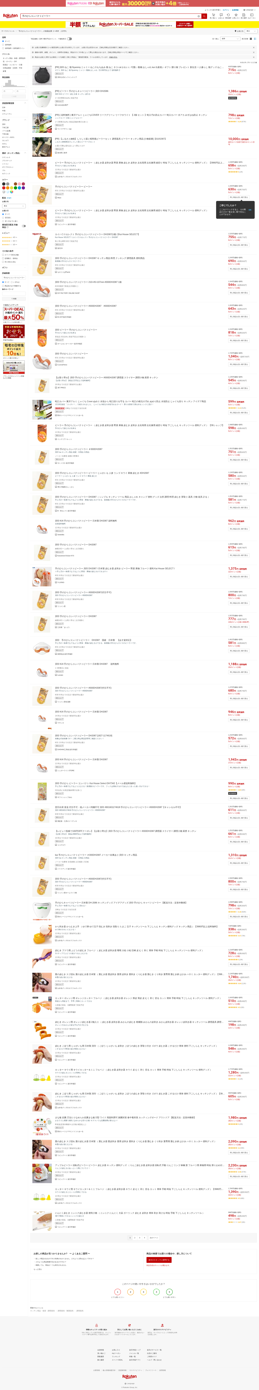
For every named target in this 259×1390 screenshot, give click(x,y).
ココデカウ (61, 845)
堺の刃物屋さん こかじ (65, 487)
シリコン (5, 164)
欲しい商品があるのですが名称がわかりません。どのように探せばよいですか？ (65, 1259)
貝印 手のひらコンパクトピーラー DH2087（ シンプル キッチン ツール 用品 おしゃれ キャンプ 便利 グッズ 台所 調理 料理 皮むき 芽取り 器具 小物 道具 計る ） (132, 497)
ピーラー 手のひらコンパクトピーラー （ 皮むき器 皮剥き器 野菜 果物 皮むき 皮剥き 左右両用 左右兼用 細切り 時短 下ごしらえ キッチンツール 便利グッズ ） (131, 210)
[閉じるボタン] (253, 47)
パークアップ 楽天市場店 (66, 869)
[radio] (3, 41)
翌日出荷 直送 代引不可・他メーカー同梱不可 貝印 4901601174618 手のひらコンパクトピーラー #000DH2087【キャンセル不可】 (118, 807)
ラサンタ (60, 723)
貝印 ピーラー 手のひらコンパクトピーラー (76, 330)
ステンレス (6, 157)
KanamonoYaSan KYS (65, 556)
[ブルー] (19, 187)
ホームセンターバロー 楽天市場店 (69, 344)
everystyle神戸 (62, 105)
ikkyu (59, 198)
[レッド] (3, 187)
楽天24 (60, 248)
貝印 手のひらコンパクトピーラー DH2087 (76, 544)
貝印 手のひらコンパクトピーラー (71, 354)
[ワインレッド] (23, 184)
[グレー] (7, 184)
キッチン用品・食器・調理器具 (42, 1311)
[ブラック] (3, 184)
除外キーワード (7, 289)
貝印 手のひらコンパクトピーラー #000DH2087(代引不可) (83, 592)
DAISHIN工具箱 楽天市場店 (67, 749)
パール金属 (6, 131)
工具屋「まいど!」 (64, 627)
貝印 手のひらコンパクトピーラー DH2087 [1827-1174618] (83, 735)
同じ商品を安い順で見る (239, 197)
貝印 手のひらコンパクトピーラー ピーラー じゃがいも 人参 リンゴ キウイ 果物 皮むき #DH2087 (102, 473)
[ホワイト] (11, 184)
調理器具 (80, 1311)
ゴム (3, 170)
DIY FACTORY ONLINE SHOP (68, 293)
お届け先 (5, 201)
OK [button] (250, 210)
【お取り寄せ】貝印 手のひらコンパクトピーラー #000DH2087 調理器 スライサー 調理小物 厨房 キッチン (106, 377)
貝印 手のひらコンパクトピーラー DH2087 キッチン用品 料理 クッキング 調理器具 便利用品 (100, 258)
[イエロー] (11, 187)
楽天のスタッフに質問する (159, 1260)
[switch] (24, 226)
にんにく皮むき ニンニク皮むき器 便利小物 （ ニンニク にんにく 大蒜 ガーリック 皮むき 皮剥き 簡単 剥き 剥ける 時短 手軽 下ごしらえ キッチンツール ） (130, 1213)
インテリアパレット (64, 439)
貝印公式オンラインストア (67, 77)
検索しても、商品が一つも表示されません (51, 1265)
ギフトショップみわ (64, 797)
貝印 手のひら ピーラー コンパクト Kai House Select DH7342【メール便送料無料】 (96, 783)
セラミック (6, 174)
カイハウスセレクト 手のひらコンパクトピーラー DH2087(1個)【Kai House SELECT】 (97, 234)
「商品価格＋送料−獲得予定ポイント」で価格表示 (48, 39)
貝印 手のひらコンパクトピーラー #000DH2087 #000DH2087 (86, 306)
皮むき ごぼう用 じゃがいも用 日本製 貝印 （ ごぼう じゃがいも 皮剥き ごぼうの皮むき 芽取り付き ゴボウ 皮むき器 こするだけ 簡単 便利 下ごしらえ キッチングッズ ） (136, 1046)
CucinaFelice (62, 365)
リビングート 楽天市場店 (66, 224)
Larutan (60, 675)
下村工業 (5, 128)
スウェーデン (7, 114)
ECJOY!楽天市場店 (64, 317)
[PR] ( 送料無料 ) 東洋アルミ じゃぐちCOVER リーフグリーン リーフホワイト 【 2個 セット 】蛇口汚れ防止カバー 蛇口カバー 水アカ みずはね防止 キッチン (131, 115)
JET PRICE (61, 388)
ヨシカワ (5, 140)
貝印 (3, 124)
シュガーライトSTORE (65, 771)
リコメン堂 (61, 606)
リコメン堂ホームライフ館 (67, 893)
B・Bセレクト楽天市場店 (66, 511)
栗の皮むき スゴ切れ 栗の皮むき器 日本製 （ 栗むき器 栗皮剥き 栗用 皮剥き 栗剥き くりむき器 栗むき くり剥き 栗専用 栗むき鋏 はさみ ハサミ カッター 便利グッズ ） (135, 1141)
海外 (9, 198)
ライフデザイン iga (64, 129)
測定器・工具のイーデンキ (67, 821)
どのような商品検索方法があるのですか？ (51, 1262)
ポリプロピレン (7, 167)
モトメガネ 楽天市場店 (65, 463)
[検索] (204, 16)
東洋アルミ (6, 147)
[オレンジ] (7, 187)
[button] (249, 10)
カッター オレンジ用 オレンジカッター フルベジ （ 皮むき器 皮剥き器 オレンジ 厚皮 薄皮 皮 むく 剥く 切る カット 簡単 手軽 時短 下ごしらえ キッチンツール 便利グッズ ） (138, 998)
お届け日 (5, 211)
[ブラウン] (15, 184)
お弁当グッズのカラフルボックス (69, 177)
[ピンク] (19, 184)
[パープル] (23, 187)
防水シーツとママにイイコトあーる (70, 415)
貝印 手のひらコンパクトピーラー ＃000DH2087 (78, 449)
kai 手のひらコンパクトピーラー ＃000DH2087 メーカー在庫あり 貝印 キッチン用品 (96, 855)
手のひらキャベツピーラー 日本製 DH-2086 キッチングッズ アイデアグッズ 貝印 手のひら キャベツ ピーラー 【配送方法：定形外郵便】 (121, 903)
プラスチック (7, 161)
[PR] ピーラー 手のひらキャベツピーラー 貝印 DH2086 (81, 91)
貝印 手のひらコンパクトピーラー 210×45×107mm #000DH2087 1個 (88, 282)
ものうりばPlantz (63, 272)
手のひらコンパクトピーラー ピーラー (73, 186)
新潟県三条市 (62, 153)
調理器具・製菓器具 (66, 1311)
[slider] (2, 87)
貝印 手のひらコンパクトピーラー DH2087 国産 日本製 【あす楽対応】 (93, 640)
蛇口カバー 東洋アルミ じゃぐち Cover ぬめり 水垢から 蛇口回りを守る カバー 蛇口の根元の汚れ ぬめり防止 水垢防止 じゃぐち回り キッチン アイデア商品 (130, 401)
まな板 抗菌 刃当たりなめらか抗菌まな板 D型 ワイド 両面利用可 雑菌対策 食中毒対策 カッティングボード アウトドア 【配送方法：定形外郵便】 (125, 1117)
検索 (14, 96)
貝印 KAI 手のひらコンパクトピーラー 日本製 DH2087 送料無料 (86, 521)
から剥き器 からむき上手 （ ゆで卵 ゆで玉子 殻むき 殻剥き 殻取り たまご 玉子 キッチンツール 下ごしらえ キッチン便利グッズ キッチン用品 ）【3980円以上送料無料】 (137, 926)
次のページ (154, 1238)
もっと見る (38, 1269)
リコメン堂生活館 (63, 702)
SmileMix (60, 535)
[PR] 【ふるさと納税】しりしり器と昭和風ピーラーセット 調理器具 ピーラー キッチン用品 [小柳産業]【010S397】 (111, 139)
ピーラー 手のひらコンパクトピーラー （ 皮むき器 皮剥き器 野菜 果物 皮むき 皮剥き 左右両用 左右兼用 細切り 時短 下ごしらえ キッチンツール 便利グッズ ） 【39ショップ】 (139, 425)
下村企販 (5, 134)
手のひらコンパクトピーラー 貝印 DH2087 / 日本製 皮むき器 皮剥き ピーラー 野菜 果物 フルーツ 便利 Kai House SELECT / (115, 568)
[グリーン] (15, 187)
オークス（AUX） (8, 137)
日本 (3, 107)
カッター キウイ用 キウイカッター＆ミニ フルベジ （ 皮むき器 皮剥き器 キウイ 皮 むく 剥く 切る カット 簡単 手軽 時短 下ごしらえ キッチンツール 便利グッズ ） (133, 1070)
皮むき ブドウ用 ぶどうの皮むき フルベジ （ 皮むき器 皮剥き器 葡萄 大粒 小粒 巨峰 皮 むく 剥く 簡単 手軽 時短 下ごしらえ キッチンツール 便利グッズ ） (129, 950)
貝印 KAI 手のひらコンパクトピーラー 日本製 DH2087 (81, 712)
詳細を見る (113, 57)
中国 (3, 111)
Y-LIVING (60, 582)
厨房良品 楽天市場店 (64, 654)
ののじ (4, 144)
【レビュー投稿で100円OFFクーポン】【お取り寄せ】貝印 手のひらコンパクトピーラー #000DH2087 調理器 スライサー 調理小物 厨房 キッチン (125, 831)
